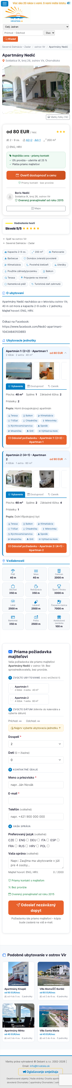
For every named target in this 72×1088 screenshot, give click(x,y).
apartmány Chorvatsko (41, 1082)
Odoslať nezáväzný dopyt (38, 908)
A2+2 (29, 140)
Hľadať (11, 38)
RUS (22, 846)
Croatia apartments (54, 1078)
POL (43, 846)
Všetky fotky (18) (59, 117)
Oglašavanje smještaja (42, 1072)
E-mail (14, 793)
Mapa (38, 208)
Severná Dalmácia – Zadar (16, 46)
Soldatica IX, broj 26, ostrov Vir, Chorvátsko (33, 60)
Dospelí (14, 737)
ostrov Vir (40, 46)
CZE (11, 840)
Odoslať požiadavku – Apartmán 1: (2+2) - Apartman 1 (38, 439)
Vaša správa (23, 853)
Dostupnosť (37, 386)
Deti (19, 752)
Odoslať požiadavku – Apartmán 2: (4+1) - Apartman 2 (38, 548)
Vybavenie (17, 386)
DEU (33, 840)
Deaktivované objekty (17, 1078)
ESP (53, 840)
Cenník (55, 386)
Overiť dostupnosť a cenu (38, 175)
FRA (11, 846)
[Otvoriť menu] (4, 3)
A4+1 (38, 140)
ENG (22, 840)
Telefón (20, 809)
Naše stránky (37, 1078)
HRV (32, 846)
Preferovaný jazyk (27, 834)
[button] (36, 226)
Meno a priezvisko (22, 777)
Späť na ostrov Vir (16, 239)
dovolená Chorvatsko (17, 1082)
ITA (44, 840)
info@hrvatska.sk (40, 1065)
